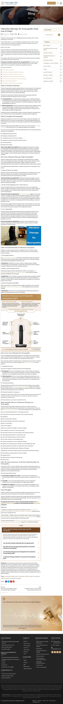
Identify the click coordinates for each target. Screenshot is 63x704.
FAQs (25, 653)
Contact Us (51, 3)
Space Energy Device (6, 677)
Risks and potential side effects (9, 81)
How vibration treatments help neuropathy (12, 74)
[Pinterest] (11, 581)
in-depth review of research (9, 257)
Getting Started (48, 52)
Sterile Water (4, 665)
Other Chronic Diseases (41, 667)
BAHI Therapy (37, 503)
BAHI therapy (47, 45)
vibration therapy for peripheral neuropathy (11, 578)
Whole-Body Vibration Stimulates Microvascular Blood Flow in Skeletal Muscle (18, 516)
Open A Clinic (26, 649)
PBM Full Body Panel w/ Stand (8, 645)
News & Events (27, 643)
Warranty (34, 700)
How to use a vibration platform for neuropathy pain (14, 78)
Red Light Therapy (48, 75)
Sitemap (39, 700)
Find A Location (27, 645)
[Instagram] (60, 652)
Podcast (25, 662)
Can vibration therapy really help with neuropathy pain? (18, 543)
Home (29, 18)
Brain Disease (39, 648)
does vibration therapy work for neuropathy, (14, 576)
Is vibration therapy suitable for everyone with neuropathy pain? (19, 557)
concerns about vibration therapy (11, 409)
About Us (26, 641)
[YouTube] (55, 652)
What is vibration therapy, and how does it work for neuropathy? (17, 529)
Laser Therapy (47, 66)
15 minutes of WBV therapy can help (14, 286)
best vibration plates (29, 362)
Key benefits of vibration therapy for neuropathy (13, 76)
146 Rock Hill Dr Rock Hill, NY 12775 (57, 642)
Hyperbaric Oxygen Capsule (8, 675)
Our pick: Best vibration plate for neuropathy (12, 83)
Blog (24, 664)
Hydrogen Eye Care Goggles (8, 667)
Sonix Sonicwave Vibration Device (9, 673)
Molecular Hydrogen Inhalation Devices (10, 657)
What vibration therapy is (8, 70)
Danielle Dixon (6, 34)
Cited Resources (35, 702)
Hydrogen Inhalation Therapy (49, 56)
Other (45, 69)
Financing (26, 651)
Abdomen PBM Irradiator (7, 647)
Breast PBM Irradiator (6, 649)
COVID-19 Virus (39, 665)
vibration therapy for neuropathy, (32, 576)
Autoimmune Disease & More (42, 654)
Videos (25, 660)
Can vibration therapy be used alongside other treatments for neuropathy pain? (19, 552)
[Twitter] (9, 581)
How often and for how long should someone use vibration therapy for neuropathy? (19, 547)
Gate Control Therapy (24, 194)
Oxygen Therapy (48, 72)
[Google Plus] (13, 581)
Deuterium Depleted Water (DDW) (50, 49)
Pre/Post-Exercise (40, 656)
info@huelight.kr (22, 628)
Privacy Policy (52, 700)
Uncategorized (48, 78)
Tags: (2, 576)
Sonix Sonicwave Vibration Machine (20, 386)
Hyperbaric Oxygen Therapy (51, 63)
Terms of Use (45, 700)
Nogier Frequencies (28, 668)
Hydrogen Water (48, 60)
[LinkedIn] (57, 652)
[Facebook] (6, 581)
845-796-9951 (56, 645)
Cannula (3, 663)
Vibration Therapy (23, 34)
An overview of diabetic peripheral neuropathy (13, 72)
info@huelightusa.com (56, 648)
